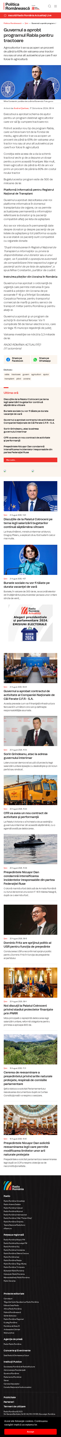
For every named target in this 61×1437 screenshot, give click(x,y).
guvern (26, 374)
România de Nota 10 (12, 1326)
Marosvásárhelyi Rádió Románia (17, 1277)
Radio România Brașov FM (14, 1240)
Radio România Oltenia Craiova (16, 1253)
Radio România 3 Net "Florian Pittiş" (18, 1218)
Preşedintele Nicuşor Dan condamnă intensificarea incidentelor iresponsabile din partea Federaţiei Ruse (30, 449)
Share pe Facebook (17, 359)
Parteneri (9, 1402)
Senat (6, 1380)
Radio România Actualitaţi (14, 1201)
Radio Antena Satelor (12, 1204)
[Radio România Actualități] (22, 6)
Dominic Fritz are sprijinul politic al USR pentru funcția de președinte (30, 930)
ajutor (46, 374)
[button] (38, 1424)
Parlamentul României (12, 1377)
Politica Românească (12, 23)
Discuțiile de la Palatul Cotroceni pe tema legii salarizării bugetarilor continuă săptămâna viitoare (30, 402)
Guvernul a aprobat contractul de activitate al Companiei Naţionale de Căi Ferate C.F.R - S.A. (30, 421)
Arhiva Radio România (13, 1309)
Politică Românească (12, 1312)
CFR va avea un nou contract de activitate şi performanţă (30, 439)
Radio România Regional (14, 1319)
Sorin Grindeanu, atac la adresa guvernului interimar (30, 430)
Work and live (9, 1333)
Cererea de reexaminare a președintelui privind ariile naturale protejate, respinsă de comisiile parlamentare (30, 1064)
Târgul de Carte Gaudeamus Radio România (21, 1302)
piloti (18, 379)
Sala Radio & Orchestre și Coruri (16, 1355)
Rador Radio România (12, 1344)
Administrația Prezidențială (14, 1370)
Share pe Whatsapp (45, 359)
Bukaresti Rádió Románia (14, 1271)
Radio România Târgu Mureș (15, 1264)
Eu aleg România (10, 1322)
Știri (26, 23)
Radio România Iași (11, 1257)
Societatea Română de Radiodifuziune (19, 1367)
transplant (9, 379)
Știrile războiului (10, 1316)
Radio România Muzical (13, 1211)
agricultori (36, 374)
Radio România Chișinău (14, 1222)
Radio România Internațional (15, 1215)
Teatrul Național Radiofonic (14, 1225)
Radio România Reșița (13, 1260)
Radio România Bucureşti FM (15, 1243)
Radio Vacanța (10, 1281)
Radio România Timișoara (14, 1267)
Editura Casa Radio (11, 1305)
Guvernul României (11, 1373)
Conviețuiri (8, 1299)
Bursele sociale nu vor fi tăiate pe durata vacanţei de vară (30, 412)
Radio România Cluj (11, 1247)
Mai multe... (11, 460)
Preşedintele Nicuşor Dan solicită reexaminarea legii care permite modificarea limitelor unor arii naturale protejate (30, 1134)
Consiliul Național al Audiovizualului (17, 1387)
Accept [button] (30, 1432)
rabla (7, 374)
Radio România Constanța (14, 1250)
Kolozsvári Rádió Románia (14, 1274)
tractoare (16, 374)
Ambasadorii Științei (12, 1329)
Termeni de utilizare (14, 1406)
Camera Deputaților (11, 1384)
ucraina (26, 379)
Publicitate (10, 1397)
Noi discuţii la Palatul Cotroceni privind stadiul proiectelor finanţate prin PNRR (30, 995)
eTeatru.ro (8, 1228)
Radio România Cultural (13, 1208)
